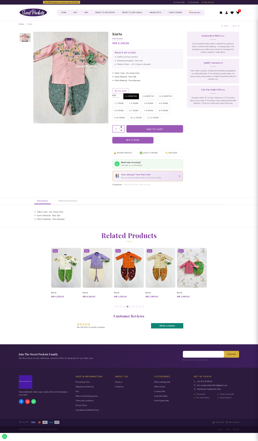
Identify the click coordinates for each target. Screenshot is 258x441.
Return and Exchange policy (87, 396)
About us (118, 382)
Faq (77, 391)
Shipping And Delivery (85, 387)
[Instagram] (27, 401)
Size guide (122, 91)
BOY (75, 12)
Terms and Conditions (85, 401)
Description (42, 201)
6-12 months (166, 96)
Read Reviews (117, 38)
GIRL (86, 12)
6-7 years (133, 110)
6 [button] (131, 307)
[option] (25, 33)
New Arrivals (209, 2)
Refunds (236, 429)
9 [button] (140, 307)
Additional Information (67, 201)
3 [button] (121, 307)
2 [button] (118, 307)
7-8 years (148, 110)
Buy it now (132, 140)
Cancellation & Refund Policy (87, 410)
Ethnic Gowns (159, 387)
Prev (226, 26)
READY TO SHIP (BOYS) (105, 12)
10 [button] (143, 307)
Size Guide (195, 2)
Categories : (117, 184)
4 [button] (124, 307)
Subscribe (231, 354)
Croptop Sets (159, 391)
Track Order (180, 2)
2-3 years (133, 103)
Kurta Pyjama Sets (161, 401)
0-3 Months (131, 96)
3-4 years (148, 103)
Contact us (119, 387)
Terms (227, 429)
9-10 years (119, 118)
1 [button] (115, 307)
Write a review (167, 325)
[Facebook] (21, 401)
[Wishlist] (232, 12)
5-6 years (119, 110)
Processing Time (82, 382)
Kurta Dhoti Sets (160, 396)
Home (21, 24)
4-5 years (163, 103)
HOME (63, 12)
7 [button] (134, 307)
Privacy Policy (81, 405)
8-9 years (163, 110)
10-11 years (136, 118)
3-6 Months (148, 96)
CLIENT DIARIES (175, 12)
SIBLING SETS (155, 12)
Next (235, 26)
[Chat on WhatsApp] (4, 436)
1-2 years (119, 103)
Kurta (53, 292)
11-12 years (153, 118)
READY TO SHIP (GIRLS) (132, 12)
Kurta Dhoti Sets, (131, 184)
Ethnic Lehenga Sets (162, 382)
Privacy (220, 429)
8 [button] (137, 307)
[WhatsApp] (33, 401)
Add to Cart (154, 129)
